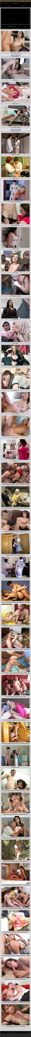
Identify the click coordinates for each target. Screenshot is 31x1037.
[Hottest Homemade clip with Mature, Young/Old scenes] (15, 648)
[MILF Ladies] (15, 341)
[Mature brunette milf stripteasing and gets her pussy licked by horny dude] (15, 789)
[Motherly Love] (15, 765)
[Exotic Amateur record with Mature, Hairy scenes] (15, 907)
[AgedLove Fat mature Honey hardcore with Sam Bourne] (15, 1001)
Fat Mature (6, 3)
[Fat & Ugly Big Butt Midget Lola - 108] (15, 695)
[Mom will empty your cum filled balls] (15, 977)
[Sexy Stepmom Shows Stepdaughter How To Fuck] (15, 954)
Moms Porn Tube (12, 1032)
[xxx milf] (15, 271)
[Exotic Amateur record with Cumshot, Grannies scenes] (15, 506)
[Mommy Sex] (15, 459)
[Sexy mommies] (15, 224)
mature (23, 6)
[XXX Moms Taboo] (15, 126)
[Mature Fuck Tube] (15, 294)
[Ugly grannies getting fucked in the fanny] (15, 930)
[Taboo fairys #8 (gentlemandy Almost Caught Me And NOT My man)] (15, 836)
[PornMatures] (15, 247)
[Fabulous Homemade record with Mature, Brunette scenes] (15, 742)
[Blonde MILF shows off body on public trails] (15, 860)
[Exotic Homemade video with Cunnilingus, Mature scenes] (15, 600)
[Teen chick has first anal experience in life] (15, 812)
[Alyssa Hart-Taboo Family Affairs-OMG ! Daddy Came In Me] (15, 671)
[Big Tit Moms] (15, 365)
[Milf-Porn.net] (15, 55)
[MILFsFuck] (15, 318)
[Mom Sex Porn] (15, 153)
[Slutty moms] (15, 412)
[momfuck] (15, 177)
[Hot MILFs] (15, 389)
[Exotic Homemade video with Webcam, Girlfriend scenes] (15, 577)
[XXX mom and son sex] (15, 200)
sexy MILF (25, 3)
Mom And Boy (15, 3)
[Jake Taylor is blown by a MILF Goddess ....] (15, 718)
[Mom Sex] (15, 78)
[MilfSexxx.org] (15, 129)
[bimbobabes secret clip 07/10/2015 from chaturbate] (15, 624)
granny (8, 6)
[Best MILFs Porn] (15, 51)
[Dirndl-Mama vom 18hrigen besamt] (15, 553)
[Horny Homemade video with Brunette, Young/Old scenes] (15, 883)
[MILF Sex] (15, 436)
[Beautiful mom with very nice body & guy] (15, 530)
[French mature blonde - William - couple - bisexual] (15, 483)
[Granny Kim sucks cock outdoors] (15, 1025)
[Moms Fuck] (15, 102)
